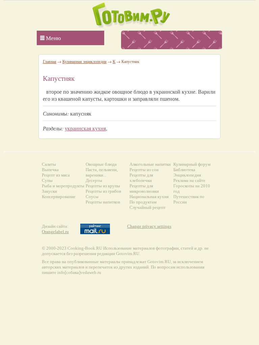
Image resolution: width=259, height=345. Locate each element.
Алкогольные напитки (150, 164)
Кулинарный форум (191, 164)
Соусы (92, 196)
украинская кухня (85, 128)
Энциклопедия (187, 175)
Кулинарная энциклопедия (84, 61)
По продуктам (143, 202)
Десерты (94, 180)
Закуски (49, 191)
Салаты (49, 164)
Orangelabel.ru (55, 231)
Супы (47, 180)
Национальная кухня (149, 196)
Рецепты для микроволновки (144, 188)
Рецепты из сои (144, 169)
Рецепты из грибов (103, 191)
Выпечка (50, 169)
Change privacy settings (149, 226)
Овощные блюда (101, 164)
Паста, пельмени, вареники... (102, 172)
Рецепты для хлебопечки (141, 177)
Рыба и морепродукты (63, 185)
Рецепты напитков (103, 202)
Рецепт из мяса (56, 175)
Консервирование (59, 196)
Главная (49, 61)
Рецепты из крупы (103, 185)
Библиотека (184, 169)
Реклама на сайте (189, 180)
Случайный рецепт (148, 207)
